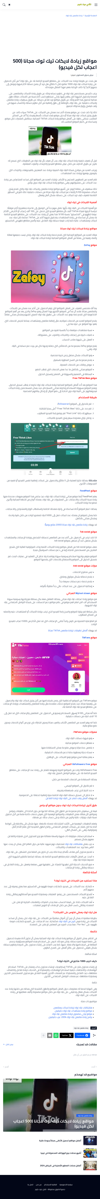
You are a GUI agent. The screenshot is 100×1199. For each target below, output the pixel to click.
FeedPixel (85, 490)
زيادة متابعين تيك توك (74, 15)
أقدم (7, 1066)
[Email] (49, 1035)
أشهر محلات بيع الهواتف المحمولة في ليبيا (61, 1153)
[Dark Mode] (9, 4)
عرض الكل (9, 1044)
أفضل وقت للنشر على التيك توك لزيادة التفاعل (67, 798)
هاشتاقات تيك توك (73, 844)
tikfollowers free (81, 764)
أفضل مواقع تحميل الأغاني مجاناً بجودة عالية (60, 1140)
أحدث (93, 1066)
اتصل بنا (30, 1184)
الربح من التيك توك (67, 921)
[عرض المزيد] (43, 1035)
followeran (63, 404)
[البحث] (4, 4)
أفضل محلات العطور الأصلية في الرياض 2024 (60, 1165)
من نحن (39, 1184)
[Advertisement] (50, 37)
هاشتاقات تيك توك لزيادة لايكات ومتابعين (72, 1007)
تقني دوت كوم (40, 1189)
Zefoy (87, 245)
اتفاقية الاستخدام (50, 1184)
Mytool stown (83, 593)
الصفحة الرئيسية (91, 15)
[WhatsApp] (56, 1035)
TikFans (86, 637)
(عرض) (73, 75)
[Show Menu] (96, 4)
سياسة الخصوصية (66, 1184)
